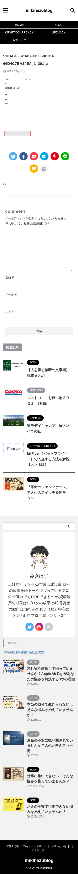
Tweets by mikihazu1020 (23, 652)
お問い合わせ (58, 846)
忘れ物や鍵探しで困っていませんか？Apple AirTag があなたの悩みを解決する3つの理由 (51, 674)
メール (11, 294)
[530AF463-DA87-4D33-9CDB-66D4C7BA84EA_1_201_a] (44, 156)
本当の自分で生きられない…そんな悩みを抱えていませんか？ (50, 709)
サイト (9, 311)
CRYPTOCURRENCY (19, 32)
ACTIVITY (19, 40)
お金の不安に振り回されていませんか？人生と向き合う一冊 (50, 745)
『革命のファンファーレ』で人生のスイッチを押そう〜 (48, 492)
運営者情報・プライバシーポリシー (26, 846)
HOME (19, 24)
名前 (10, 277)
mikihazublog (39, 10)
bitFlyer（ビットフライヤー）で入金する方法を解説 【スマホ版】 (48, 459)
